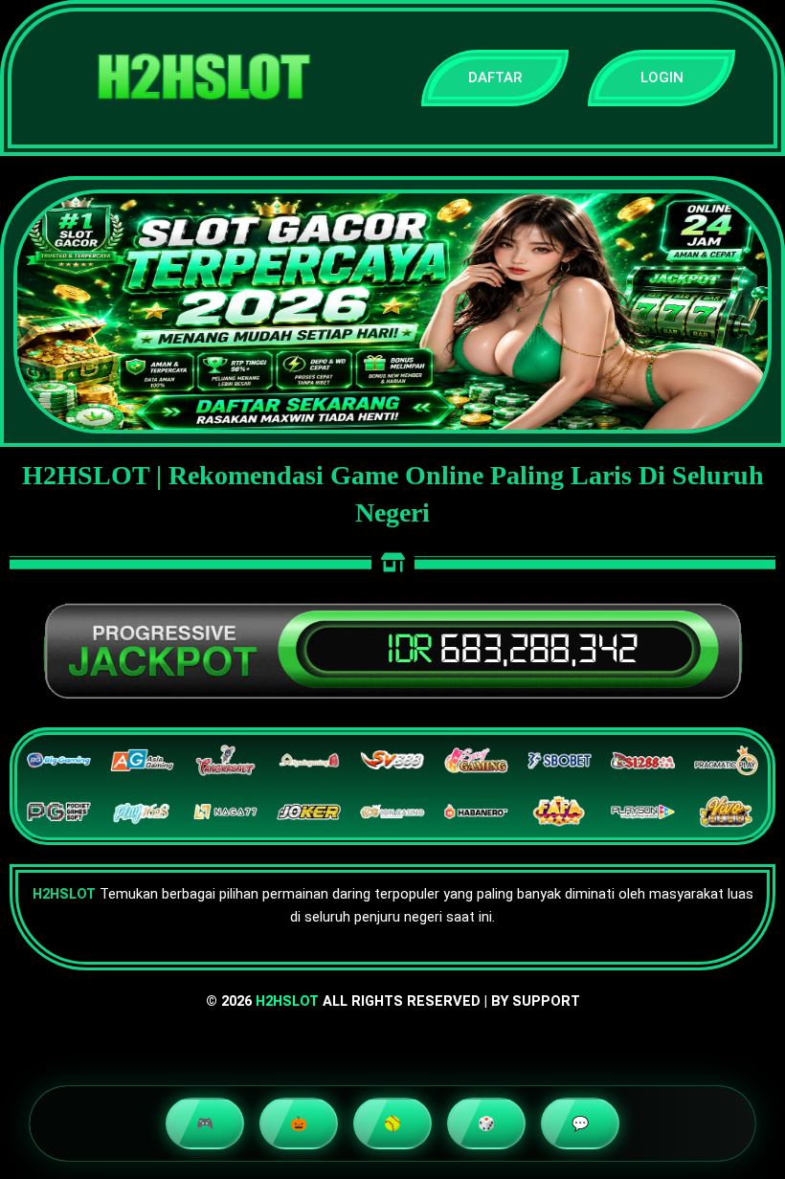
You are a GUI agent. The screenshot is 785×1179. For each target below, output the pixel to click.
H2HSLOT (287, 1001)
